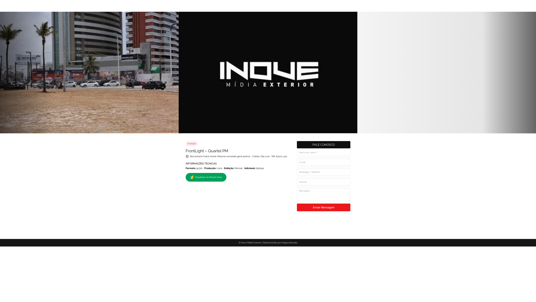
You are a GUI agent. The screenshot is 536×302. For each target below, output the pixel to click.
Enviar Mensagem (323, 207)
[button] (3, 73)
